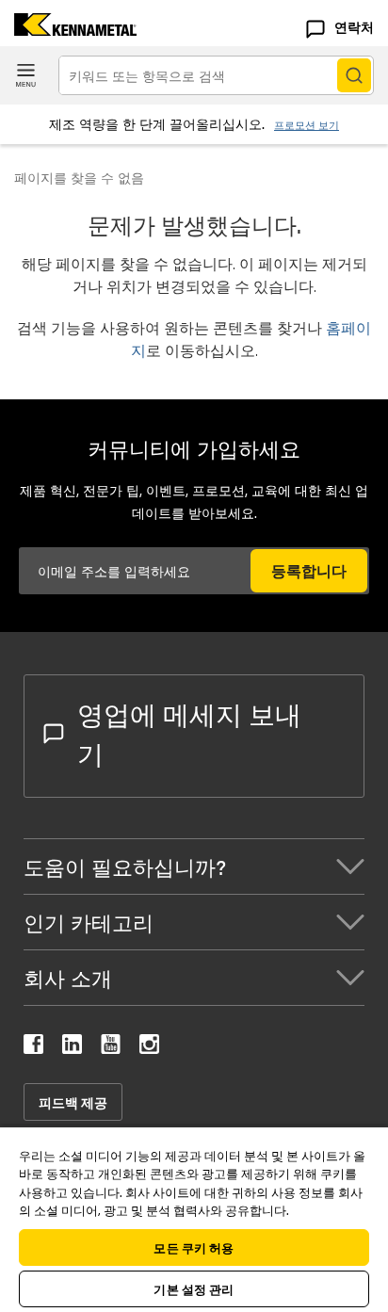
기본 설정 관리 (194, 1289)
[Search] (354, 75)
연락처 (354, 26)
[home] (68, 29)
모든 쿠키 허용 (194, 1247)
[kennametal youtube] (111, 1048)
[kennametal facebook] (33, 1048)
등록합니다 (309, 570)
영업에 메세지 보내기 (189, 732)
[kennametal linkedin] (72, 1048)
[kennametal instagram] (149, 1048)
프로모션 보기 (306, 125)
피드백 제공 (73, 1102)
